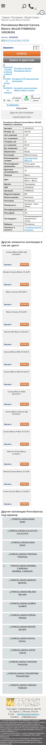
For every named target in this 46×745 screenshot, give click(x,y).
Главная (6, 17)
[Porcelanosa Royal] (22, 638)
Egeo (22, 545)
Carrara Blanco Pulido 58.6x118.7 (16, 393)
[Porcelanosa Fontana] (22, 554)
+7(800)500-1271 (29, 717)
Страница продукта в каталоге (33, 228)
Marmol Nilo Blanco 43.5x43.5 (16, 332)
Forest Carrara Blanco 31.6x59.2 (16, 491)
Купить (22, 53)
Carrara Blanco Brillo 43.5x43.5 (16, 352)
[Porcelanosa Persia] (22, 615)
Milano (23, 595)
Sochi (22, 653)
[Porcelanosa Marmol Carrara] (22, 568)
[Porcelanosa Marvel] (22, 580)
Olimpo (22, 606)
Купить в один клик (22, 60)
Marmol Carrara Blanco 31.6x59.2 (16, 452)
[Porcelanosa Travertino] (23, 673)
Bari (22, 522)
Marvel (22, 583)
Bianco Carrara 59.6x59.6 (16, 292)
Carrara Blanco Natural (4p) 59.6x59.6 (16, 413)
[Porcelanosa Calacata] (22, 531)
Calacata (22, 534)
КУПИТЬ (24, 265)
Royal (22, 641)
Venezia (22, 688)
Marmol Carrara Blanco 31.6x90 (16, 472)
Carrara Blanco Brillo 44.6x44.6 (16, 372)
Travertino (22, 676)
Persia (22, 618)
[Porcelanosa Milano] (22, 592)
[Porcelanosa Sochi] (22, 650)
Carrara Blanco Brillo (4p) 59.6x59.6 (16, 253)
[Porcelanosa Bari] (22, 519)
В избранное (13, 105)
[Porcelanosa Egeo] (22, 543)
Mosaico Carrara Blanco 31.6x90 (16, 272)
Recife (22, 630)
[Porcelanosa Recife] (22, 627)
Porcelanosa (17, 17)
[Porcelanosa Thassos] (22, 662)
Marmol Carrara (32, 17)
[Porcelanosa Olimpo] (22, 603)
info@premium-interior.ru (28, 714)
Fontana (23, 557)
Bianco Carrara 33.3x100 (16, 312)
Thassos (23, 665)
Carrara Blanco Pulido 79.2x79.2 (16, 432)
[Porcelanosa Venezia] (22, 685)
